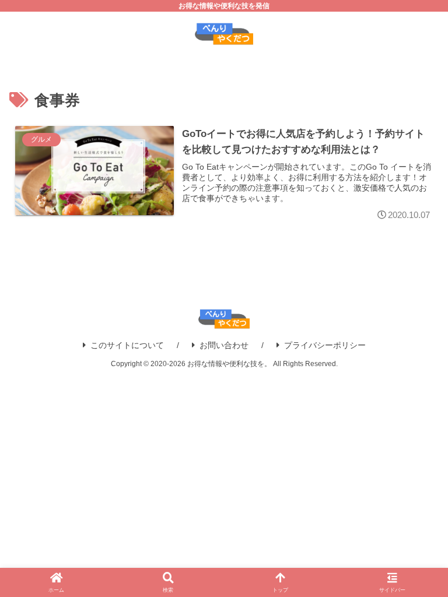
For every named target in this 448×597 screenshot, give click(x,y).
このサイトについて (127, 345)
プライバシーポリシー (325, 345)
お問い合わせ (224, 345)
